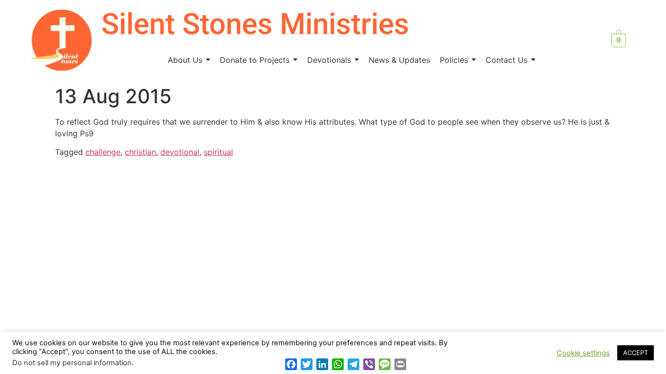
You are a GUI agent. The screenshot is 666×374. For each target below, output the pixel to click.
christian (140, 152)
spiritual (218, 152)
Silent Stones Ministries (255, 24)
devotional (179, 152)
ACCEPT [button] (635, 352)
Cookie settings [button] (583, 353)
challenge (102, 152)
